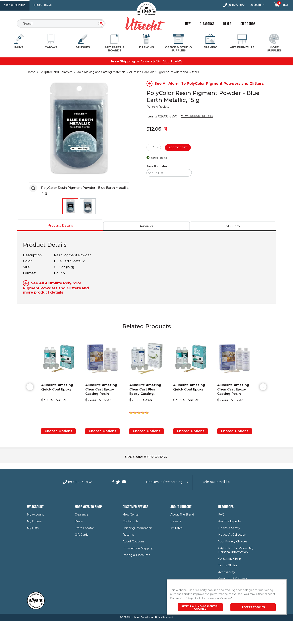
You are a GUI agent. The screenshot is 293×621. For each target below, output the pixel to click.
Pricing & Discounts (136, 555)
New (188, 24)
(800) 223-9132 (236, 5)
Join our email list (216, 482)
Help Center (131, 514)
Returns (128, 534)
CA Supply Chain (229, 559)
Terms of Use (227, 565)
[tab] (60, 225)
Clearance (207, 24)
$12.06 (153, 129)
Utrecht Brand (42, 5)
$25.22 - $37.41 (141, 400)
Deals (227, 24)
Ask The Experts (229, 521)
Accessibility (226, 572)
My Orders (34, 521)
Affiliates (176, 528)
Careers (175, 521)
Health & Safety (229, 528)
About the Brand (182, 514)
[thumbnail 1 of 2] (70, 206)
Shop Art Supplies (15, 5)
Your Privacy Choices (232, 541)
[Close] (283, 583)
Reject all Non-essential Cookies (200, 607)
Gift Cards (248, 24)
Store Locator (84, 528)
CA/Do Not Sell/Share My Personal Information (235, 550)
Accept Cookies (253, 607)
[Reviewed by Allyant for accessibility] (36, 608)
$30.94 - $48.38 (54, 400)
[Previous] (29, 386)
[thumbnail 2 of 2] (88, 206)
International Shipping (138, 548)
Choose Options (58, 431)
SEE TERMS (172, 61)
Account (256, 4)
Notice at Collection (232, 534)
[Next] (263, 386)
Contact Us (130, 521)
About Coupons (133, 541)
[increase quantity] (158, 147)
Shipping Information (137, 528)
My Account (35, 514)
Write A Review (158, 106)
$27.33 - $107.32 (98, 400)
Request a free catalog (164, 482)
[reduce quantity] (149, 147)
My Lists (32, 528)
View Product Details (197, 115)
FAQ (221, 514)
